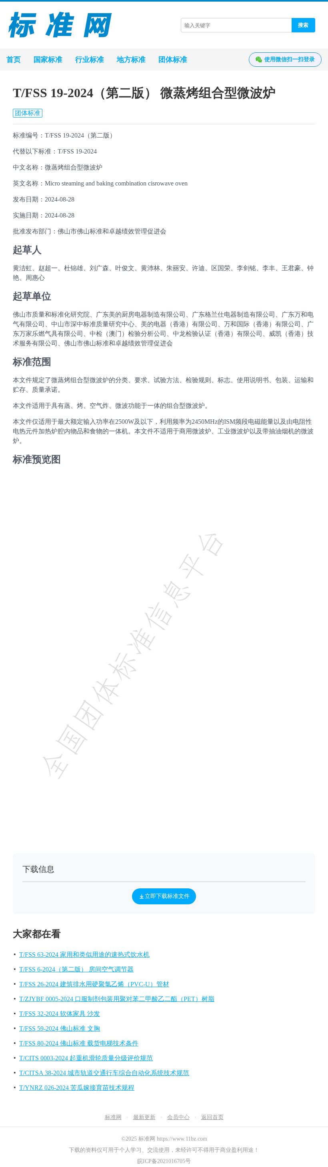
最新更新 (144, 1117)
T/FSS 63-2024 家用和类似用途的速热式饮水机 (84, 954)
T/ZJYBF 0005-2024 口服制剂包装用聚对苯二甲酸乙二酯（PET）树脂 (116, 998)
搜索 (303, 25)
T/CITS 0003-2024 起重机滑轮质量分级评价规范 (86, 1058)
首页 (13, 60)
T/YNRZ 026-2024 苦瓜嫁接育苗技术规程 (76, 1087)
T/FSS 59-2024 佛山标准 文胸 (59, 1028)
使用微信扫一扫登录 (289, 59)
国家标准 (48, 60)
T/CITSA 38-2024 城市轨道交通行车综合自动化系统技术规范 (104, 1072)
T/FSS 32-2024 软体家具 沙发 (59, 1013)
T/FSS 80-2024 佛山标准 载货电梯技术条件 (78, 1043)
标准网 (113, 1117)
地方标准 (131, 60)
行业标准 (89, 60)
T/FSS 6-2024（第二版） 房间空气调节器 (76, 969)
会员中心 (178, 1117)
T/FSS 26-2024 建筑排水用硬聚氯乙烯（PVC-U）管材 (94, 984)
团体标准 (172, 60)
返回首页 (212, 1117)
